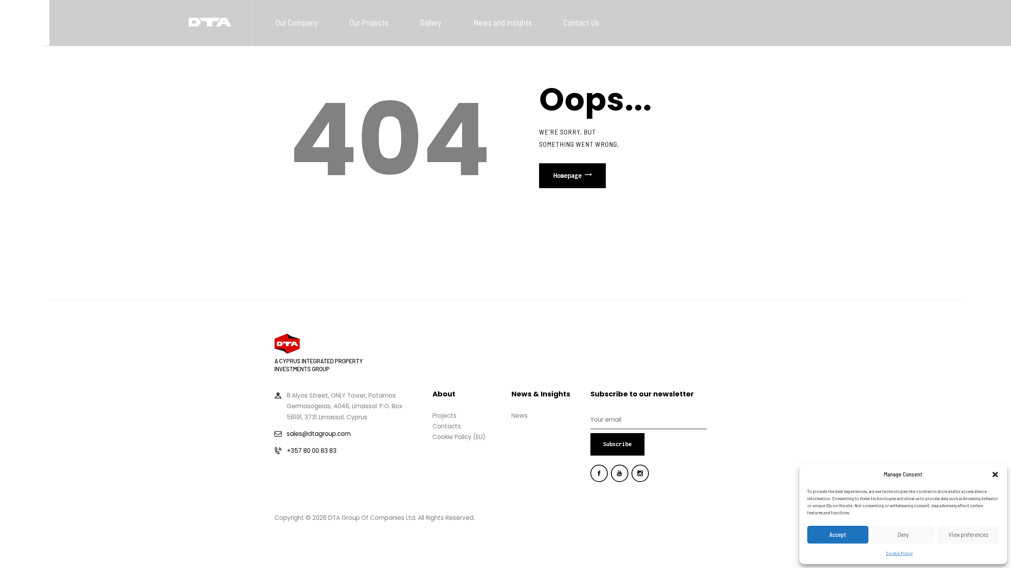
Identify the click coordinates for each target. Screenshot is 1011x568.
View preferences (968, 534)
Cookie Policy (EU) (458, 437)
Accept (837, 534)
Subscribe (617, 444)
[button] (995, 474)
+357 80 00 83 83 (311, 451)
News (519, 415)
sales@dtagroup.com (319, 434)
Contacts (446, 426)
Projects (444, 415)
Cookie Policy (899, 553)
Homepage (567, 175)
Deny (903, 534)
